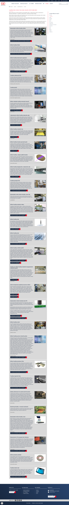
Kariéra (37, 492)
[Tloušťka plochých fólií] (40, 183)
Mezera (50, 29)
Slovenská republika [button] (64, 0)
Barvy (50, 21)
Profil (50, 27)
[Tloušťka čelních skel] (40, 470)
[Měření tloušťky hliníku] (40, 48)
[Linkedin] (19, 500)
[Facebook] (15, 500)
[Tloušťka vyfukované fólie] (40, 78)
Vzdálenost (50, 31)
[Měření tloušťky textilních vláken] (40, 207)
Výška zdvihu (51, 23)
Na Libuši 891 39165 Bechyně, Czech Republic (54, 491)
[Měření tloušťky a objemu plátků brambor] (40, 157)
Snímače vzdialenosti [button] (15, 3)
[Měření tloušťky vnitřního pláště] (40, 250)
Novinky (37, 490)
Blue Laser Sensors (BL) (16, 110)
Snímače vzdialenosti (26, 490)
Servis (37, 493)
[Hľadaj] (67, 3)
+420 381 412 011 (52, 492)
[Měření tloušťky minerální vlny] (40, 132)
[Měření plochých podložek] (40, 457)
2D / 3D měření (25, 492)
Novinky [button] (48, 0)
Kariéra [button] (55, 0)
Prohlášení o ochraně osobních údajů (37, 503)
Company (37, 491)
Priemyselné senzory (26, 491)
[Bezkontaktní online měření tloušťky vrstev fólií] (40, 197)
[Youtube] (17, 500)
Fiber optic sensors (15, 262)
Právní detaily (28, 503)
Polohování (50, 25)
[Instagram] (21, 500)
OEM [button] (43, 3)
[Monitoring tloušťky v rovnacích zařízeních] (40, 409)
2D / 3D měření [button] (31, 3)
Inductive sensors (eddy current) (18, 71)
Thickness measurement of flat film (18, 190)
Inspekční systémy (26, 493)
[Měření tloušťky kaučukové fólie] (40, 364)
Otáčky (50, 17)
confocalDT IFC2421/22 (15, 125)
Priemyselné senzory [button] (24, 3)
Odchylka (50, 18)
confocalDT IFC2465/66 (15, 315)
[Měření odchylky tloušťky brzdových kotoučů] (40, 104)
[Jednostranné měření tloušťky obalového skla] (40, 118)
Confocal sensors (14, 176)
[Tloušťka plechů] (40, 90)
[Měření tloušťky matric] (40, 325)
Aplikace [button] (47, 3)
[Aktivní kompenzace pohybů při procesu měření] (40, 287)
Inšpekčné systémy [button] (38, 3)
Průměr (50, 19)
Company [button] (52, 0)
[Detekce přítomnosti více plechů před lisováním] (40, 394)
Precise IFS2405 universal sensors (18, 318)
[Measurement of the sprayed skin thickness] (40, 440)
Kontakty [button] (51, 3)
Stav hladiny (51, 22)
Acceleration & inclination (52, 24)
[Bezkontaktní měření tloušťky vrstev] (40, 419)
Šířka (50, 28)
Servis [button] (59, 0)
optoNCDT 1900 (14, 150)
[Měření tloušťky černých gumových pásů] (40, 145)
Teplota (50, 30)
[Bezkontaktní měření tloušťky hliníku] (40, 31)
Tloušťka (51, 16)
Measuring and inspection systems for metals (20, 53)
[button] (2, 503)
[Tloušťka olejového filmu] (40, 379)
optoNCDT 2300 (14, 296)
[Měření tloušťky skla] (40, 222)
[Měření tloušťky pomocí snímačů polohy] (40, 339)
